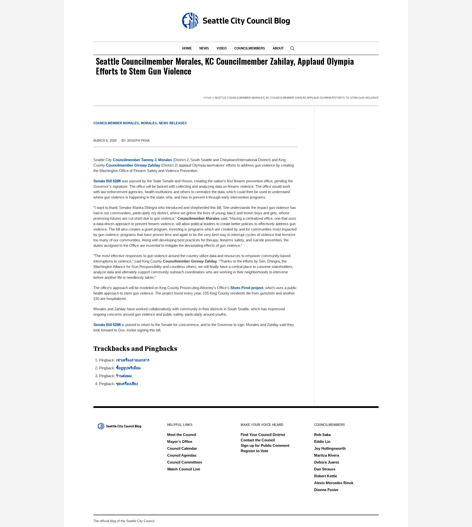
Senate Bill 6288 (107, 181)
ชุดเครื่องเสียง (127, 384)
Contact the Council (258, 440)
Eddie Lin (322, 441)
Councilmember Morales (116, 123)
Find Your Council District (263, 435)
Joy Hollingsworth (330, 448)
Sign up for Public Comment (265, 445)
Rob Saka (322, 435)
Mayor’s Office (179, 441)
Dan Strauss (324, 469)
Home (208, 97)
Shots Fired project (246, 288)
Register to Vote (254, 451)
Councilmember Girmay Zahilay (133, 165)
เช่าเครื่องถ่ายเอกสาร (132, 360)
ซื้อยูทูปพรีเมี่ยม (128, 368)
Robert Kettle (325, 476)
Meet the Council (181, 435)
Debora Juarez (326, 462)
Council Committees (184, 462)
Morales (149, 123)
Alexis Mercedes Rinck (333, 483)
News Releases (173, 123)
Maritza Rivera (326, 455)
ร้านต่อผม (124, 376)
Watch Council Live (183, 469)
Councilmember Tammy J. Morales (142, 160)
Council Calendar (182, 448)
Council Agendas (181, 455)
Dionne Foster (326, 490)
